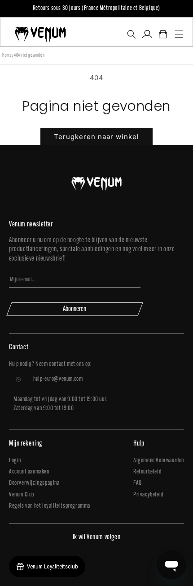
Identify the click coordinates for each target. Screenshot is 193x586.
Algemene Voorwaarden (158, 460)
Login (15, 460)
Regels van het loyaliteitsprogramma (49, 506)
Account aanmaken (29, 472)
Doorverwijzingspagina (34, 483)
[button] (131, 34)
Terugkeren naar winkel (96, 136)
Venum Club (21, 494)
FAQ (137, 483)
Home (7, 55)
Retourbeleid (147, 472)
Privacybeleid (148, 494)
